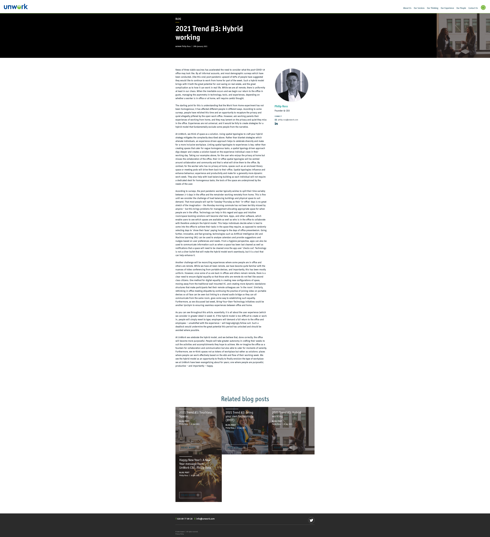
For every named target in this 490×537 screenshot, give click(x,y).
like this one (199, 77)
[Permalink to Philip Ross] (292, 85)
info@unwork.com (205, 519)
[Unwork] (16, 9)
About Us (407, 8)
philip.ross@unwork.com (288, 120)
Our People (461, 8)
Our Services (419, 8)
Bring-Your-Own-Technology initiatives (235, 301)
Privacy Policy (179, 534)
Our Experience (447, 8)
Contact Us (473, 8)
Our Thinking (432, 8)
